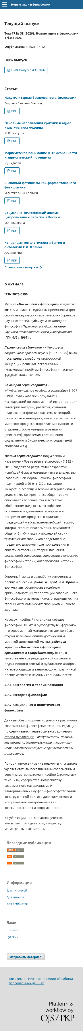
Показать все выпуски (21, 267)
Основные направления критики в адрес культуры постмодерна (37, 125)
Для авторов (15, 897)
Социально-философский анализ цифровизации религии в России (32, 215)
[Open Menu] (4, 4)
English (12, 930)
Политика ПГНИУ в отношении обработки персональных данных (41, 981)
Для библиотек (17, 904)
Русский (13, 937)
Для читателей (17, 890)
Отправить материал (25, 957)
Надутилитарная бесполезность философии (40, 97)
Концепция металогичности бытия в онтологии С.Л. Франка (34, 244)
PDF (14, 111)
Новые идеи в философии (30, 4)
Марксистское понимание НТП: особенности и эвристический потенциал (40, 155)
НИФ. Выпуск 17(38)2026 (28, 70)
